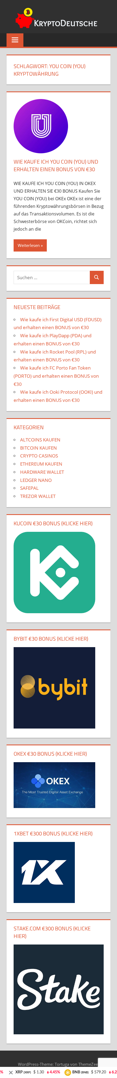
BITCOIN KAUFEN (38, 448)
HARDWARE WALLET (42, 472)
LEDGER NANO (36, 480)
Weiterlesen (29, 245)
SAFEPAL (29, 488)
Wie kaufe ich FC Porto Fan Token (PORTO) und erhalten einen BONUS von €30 (56, 376)
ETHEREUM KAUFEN (41, 464)
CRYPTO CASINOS (39, 456)
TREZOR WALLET (38, 496)
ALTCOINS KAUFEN (40, 440)
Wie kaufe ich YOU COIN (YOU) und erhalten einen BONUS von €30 (56, 165)
